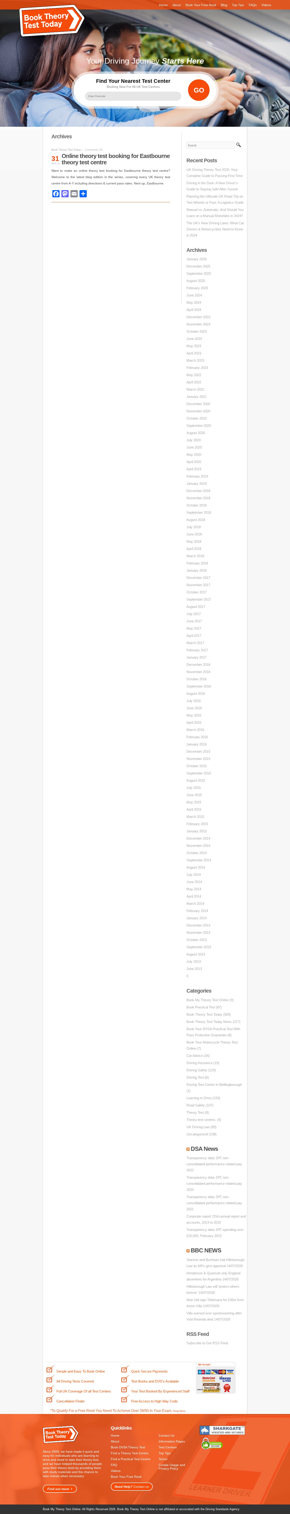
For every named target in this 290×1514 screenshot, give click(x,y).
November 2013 (198, 932)
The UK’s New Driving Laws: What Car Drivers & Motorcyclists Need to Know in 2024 (215, 229)
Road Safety (195, 1105)
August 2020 (195, 433)
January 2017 (196, 657)
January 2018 (196, 570)
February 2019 (197, 476)
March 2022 (195, 389)
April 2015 (193, 809)
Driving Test (195, 1077)
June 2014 (194, 882)
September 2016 (198, 686)
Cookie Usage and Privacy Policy (172, 1466)
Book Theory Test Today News (209, 1022)
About (176, 5)
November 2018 (198, 498)
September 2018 (198, 512)
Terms (163, 1459)
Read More (179, 1411)
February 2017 (197, 650)
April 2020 (193, 462)
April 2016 (193, 722)
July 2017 (193, 614)
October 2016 (196, 679)
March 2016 (195, 730)
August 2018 (195, 520)
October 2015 (196, 766)
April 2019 (193, 469)
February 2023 (197, 368)
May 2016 (193, 715)
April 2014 (193, 896)
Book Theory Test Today (66, 149)
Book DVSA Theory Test (128, 1447)
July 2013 (193, 961)
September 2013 (198, 947)
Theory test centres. (201, 1120)
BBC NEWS (206, 1250)
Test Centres (168, 1447)
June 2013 (194, 969)
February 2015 (197, 824)
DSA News (204, 1148)
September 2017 (198, 599)
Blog (224, 5)
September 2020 (198, 425)
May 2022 (193, 375)
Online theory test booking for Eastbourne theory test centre (116, 159)
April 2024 (193, 310)
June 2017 (194, 621)
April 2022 (193, 382)
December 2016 (198, 664)
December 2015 (198, 751)
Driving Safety (196, 1070)
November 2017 (198, 585)
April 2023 (193, 353)
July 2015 (193, 788)
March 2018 (195, 556)
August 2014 (195, 867)
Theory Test (195, 1112)
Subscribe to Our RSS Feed (207, 1343)
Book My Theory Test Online (207, 1000)
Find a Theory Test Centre (129, 1453)
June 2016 (194, 708)
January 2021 (196, 397)
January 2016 (196, 744)
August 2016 (195, 693)
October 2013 (196, 940)
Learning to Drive (199, 1098)
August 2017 (195, 607)
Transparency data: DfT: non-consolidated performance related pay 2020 (214, 1183)
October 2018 (196, 505)
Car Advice (194, 1056)
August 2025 (195, 281)
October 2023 (196, 331)
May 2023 (193, 346)
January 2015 (196, 831)
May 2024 (193, 302)
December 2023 (198, 317)
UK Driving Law (198, 1127)
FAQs (253, 5)
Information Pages (172, 1441)
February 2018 (197, 563)
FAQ (114, 1465)
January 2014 (196, 918)
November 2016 (198, 672)
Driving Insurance (199, 1063)
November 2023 (198, 324)
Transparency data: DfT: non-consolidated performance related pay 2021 (214, 1203)
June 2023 (194, 339)
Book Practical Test (200, 1007)
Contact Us (166, 1435)
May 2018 (193, 541)
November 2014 (198, 846)
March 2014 (195, 903)
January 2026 (196, 259)
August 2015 (195, 780)
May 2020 (193, 454)
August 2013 (195, 954)
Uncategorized (197, 1134)
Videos (266, 5)
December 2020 (198, 404)
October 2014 (196, 853)
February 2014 (197, 911)
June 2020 (194, 447)
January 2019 (196, 483)
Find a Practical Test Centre (130, 1459)
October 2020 (196, 418)
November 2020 (198, 411)
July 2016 (193, 701)
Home (163, 5)
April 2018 (193, 549)
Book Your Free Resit (201, 5)
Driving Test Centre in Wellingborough (214, 1085)
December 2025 (198, 266)
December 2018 (198, 491)
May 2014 (193, 889)
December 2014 (198, 838)
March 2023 (195, 360)
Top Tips (238, 5)
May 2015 (193, 802)
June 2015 (194, 795)
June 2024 (194, 295)
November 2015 (198, 759)
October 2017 (196, 592)
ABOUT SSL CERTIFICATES (208, 1389)
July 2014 (193, 874)
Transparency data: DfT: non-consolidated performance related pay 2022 (214, 1164)
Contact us (132, 1486)
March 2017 (195, 643)
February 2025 (197, 288)
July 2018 (193, 527)
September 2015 (198, 773)
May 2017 (193, 628)
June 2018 (194, 534)
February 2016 (197, 737)
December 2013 (198, 925)
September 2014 (198, 860)
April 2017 (193, 636)
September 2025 (198, 273)
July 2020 (193, 440)
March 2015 (195, 817)
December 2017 (198, 578)
